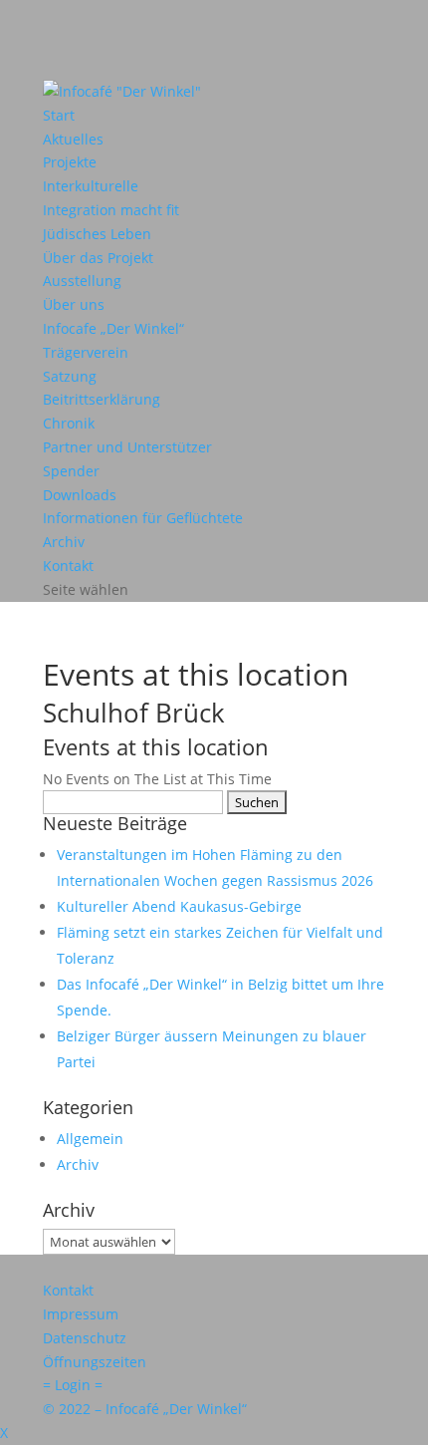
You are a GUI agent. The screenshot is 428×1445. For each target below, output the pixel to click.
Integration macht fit (111, 209)
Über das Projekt (98, 257)
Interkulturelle (90, 185)
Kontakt (68, 565)
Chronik (69, 423)
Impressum (80, 1313)
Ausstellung (82, 280)
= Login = (73, 1384)
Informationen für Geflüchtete (143, 517)
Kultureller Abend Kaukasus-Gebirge (179, 906)
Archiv (64, 541)
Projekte (70, 161)
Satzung (70, 376)
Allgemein (90, 1138)
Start (59, 115)
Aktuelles (73, 139)
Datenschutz (84, 1337)
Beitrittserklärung (101, 399)
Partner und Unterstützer (127, 446)
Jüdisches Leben (97, 233)
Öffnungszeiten (94, 1361)
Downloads (79, 494)
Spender (71, 470)
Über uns (74, 304)
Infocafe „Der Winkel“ (113, 328)
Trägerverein (85, 352)
